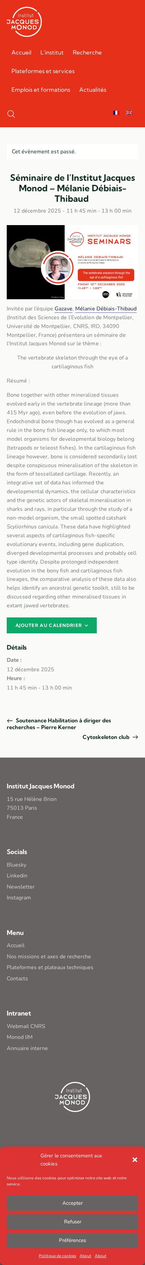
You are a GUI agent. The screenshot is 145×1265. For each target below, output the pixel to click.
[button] (135, 1159)
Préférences (72, 1240)
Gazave (63, 308)
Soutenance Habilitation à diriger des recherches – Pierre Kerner (59, 723)
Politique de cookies (57, 1256)
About (85, 1256)
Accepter (72, 1203)
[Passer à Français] (116, 113)
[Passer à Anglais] (129, 113)
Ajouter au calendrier (49, 625)
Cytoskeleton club (107, 737)
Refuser (72, 1221)
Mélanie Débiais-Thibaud (106, 308)
